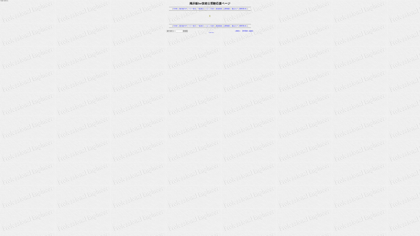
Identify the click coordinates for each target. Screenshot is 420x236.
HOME (175, 9)
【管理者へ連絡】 (248, 31)
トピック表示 (209, 9)
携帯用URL (243, 9)
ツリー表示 (192, 9)
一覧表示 (201, 9)
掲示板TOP (183, 9)
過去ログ (235, 9)
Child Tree (211, 32)
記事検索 (227, 9)
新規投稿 (219, 9)
